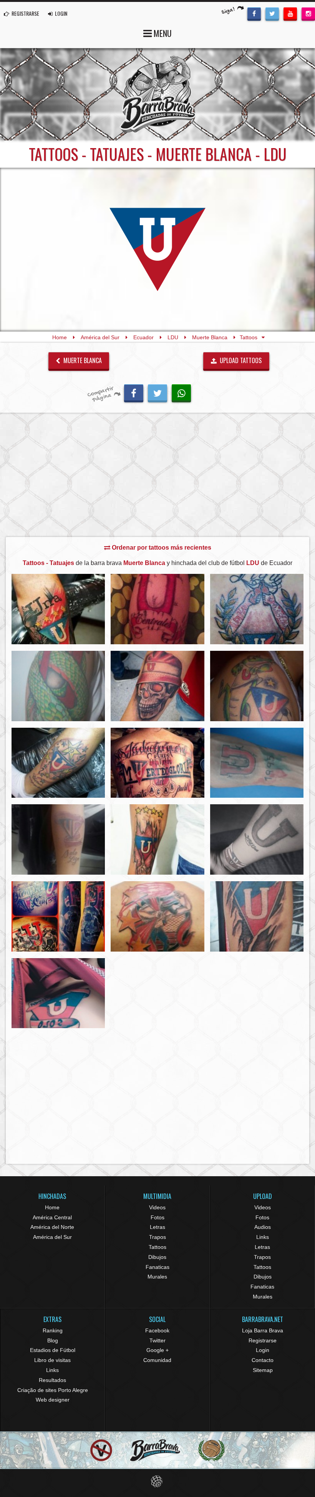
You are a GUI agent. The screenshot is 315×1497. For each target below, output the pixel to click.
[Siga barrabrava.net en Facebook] (254, 13)
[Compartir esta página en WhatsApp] (181, 392)
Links (262, 1237)
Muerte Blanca (209, 337)
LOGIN (60, 13)
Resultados (52, 1380)
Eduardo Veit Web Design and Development (157, 1481)
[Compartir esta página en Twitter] (157, 392)
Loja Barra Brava (262, 1330)
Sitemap (263, 1370)
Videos (157, 1207)
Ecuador (143, 337)
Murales (157, 1277)
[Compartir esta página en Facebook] (133, 392)
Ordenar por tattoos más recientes (160, 547)
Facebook (157, 1330)
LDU (172, 337)
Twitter (157, 1340)
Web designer (53, 1400)
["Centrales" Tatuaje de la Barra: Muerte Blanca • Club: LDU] (157, 609)
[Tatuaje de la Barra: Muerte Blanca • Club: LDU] (58, 609)
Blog (52, 1340)
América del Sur (100, 337)
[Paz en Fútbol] (101, 1451)
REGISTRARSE (24, 13)
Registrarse (263, 1340)
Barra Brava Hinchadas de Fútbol (157, 94)
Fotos (157, 1217)
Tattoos (157, 1247)
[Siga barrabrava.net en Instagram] (308, 13)
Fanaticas (157, 1267)
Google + (157, 1350)
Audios (262, 1227)
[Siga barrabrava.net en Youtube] (290, 13)
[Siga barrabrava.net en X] (272, 13)
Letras (157, 1227)
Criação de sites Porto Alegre (52, 1390)
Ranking (53, 1330)
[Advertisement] (157, 477)
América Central (52, 1217)
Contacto (263, 1360)
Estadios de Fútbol (52, 1350)
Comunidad (157, 1360)
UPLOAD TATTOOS (240, 360)
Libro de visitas (52, 1360)
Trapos (157, 1237)
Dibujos (157, 1257)
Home (59, 337)
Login (262, 1350)
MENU (162, 33)
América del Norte (52, 1227)
